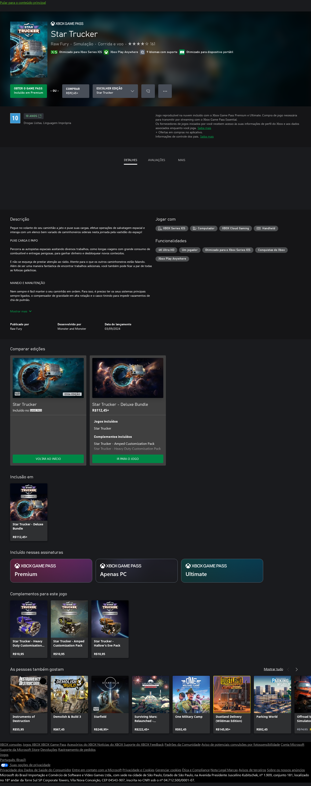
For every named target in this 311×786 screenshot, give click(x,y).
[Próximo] (296, 669)
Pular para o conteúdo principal (23, 2)
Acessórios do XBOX (82, 744)
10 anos (31, 116)
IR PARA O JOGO (128, 459)
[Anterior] (288, 669)
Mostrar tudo (273, 669)
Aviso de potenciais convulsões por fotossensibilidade (240, 744)
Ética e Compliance (196, 770)
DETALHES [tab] (130, 160)
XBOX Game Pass (53, 744)
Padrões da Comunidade (183, 744)
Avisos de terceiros (252, 770)
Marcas (232, 770)
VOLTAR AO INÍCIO (48, 459)
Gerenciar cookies (168, 770)
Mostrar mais (18, 311)
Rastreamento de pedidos (77, 749)
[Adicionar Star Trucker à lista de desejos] (148, 91)
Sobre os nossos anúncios (286, 770)
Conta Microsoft (292, 744)
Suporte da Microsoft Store (20, 749)
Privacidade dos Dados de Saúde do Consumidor (35, 770)
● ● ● (165, 91)
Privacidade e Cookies (138, 770)
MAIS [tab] (181, 160)
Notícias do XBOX (110, 744)
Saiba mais (204, 128)
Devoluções (48, 749)
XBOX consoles (11, 744)
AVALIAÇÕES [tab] (156, 160)
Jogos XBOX (32, 744)
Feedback (157, 744)
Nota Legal (219, 770)
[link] (28, 512)
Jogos (4, 754)
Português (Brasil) (13, 759)
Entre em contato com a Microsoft (97, 770)
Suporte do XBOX (137, 744)
